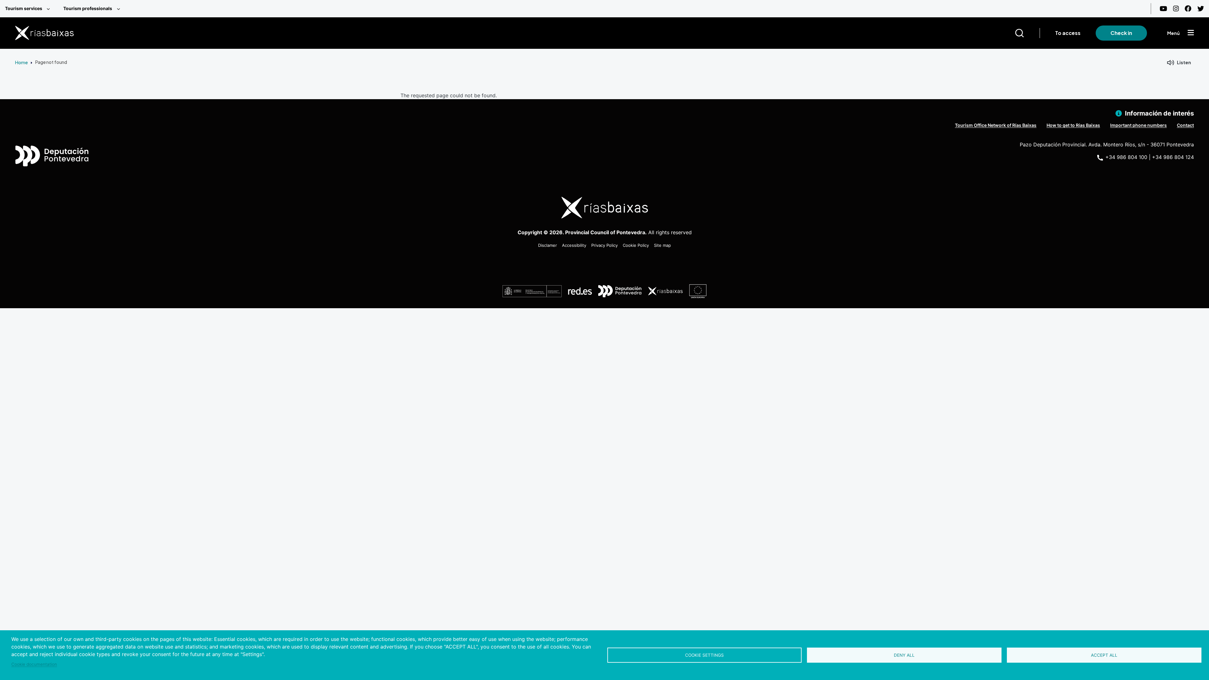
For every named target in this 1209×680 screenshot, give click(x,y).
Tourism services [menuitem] (23, 8)
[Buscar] (1027, 33)
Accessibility (574, 245)
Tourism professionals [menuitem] (87, 8)
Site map (662, 245)
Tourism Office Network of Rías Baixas (995, 125)
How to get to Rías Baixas (1073, 125)
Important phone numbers (1138, 125)
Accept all (1104, 655)
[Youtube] (1163, 8)
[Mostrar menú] (1191, 33)
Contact (1185, 125)
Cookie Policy (636, 245)
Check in (1121, 33)
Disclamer (547, 245)
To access (1068, 33)
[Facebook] (1188, 8)
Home (21, 62)
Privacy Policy (604, 245)
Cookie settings (704, 655)
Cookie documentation (34, 664)
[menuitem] (29, 8)
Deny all (904, 655)
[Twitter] (1200, 8)
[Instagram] (1176, 8)
